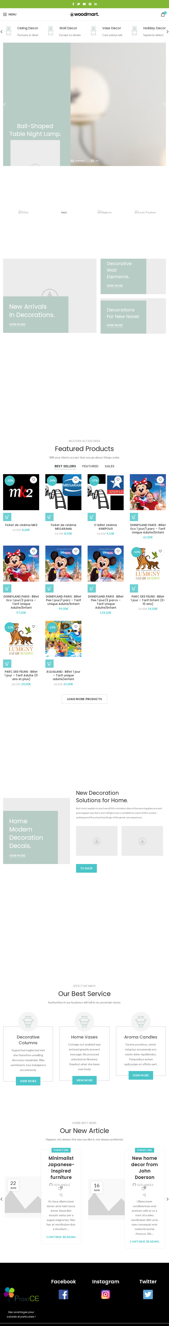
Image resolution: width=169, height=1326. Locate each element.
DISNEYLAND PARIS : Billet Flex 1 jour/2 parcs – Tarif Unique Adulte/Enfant (105, 602)
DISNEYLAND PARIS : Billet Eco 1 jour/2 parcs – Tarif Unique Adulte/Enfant (21, 602)
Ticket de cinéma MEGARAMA (63, 527)
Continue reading (61, 1237)
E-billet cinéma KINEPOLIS (105, 527)
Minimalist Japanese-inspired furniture (61, 1167)
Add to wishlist (33, 479)
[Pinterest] (90, 4)
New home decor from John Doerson (144, 1167)
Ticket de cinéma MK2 (21, 525)
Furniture (61, 1150)
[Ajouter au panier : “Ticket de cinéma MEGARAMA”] (49, 517)
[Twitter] (78, 4)
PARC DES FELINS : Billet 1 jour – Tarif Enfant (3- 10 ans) (148, 600)
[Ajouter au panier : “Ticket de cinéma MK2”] (7, 517)
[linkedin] (95, 4)
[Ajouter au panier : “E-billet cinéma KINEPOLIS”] (92, 517)
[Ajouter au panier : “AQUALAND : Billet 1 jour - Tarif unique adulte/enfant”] (49, 663)
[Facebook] (73, 4)
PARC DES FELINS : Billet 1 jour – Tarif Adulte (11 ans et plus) (21, 675)
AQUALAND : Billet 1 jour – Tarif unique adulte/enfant (63, 675)
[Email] (84, 4)
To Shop (86, 868)
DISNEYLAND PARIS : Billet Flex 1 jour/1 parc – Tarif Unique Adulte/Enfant (63, 600)
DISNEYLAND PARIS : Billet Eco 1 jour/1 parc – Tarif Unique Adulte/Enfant (148, 528)
